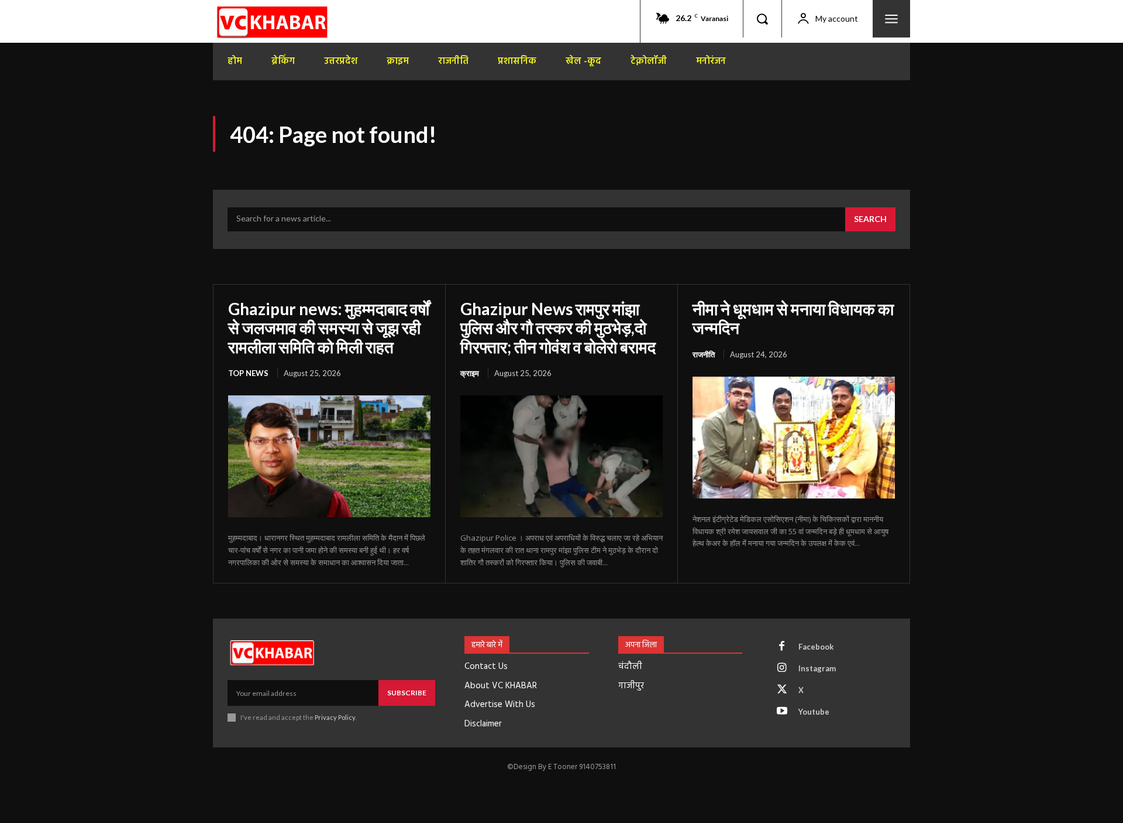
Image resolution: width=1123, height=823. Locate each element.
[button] (762, 18)
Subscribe (406, 692)
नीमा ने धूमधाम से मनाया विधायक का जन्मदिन (793, 318)
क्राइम (469, 373)
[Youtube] (782, 711)
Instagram (817, 668)
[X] (782, 690)
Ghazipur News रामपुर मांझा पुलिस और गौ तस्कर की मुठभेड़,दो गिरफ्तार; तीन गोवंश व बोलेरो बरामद (558, 327)
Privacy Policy (335, 717)
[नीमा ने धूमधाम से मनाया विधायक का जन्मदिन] (794, 437)
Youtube (813, 711)
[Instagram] (782, 668)
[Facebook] (782, 646)
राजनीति (704, 354)
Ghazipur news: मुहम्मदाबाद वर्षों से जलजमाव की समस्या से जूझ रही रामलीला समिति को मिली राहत (328, 327)
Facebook (815, 646)
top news (248, 373)
